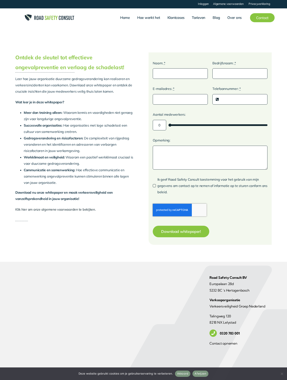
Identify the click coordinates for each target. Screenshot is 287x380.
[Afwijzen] (282, 374)
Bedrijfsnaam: (224, 63)
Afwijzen (200, 373)
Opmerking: (161, 140)
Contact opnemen (223, 343)
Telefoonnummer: (226, 89)
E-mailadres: (163, 89)
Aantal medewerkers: (169, 114)
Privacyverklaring (259, 3)
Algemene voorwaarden (228, 3)
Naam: (159, 63)
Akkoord (182, 373)
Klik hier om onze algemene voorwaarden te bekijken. (55, 209)
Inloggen (203, 3)
